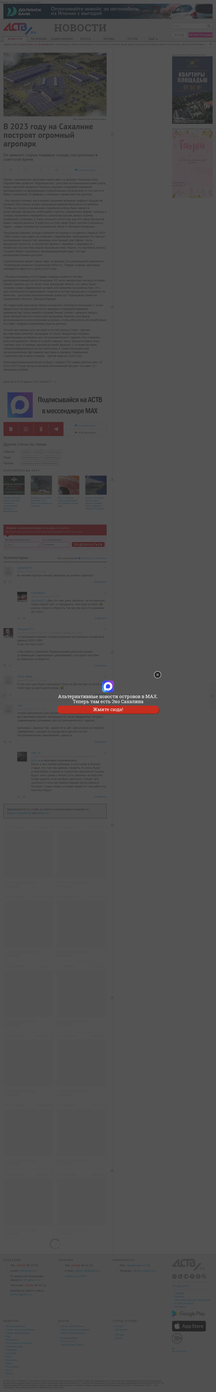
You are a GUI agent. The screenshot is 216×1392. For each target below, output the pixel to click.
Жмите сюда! (108, 709)
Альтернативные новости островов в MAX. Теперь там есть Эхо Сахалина (108, 699)
